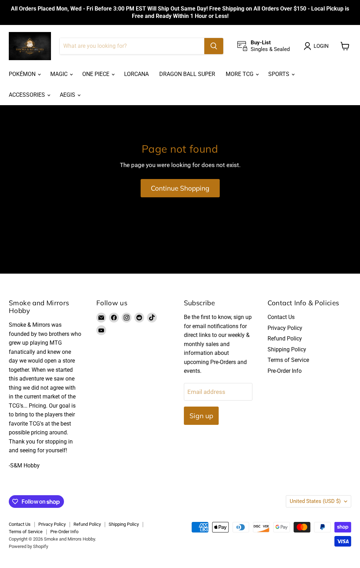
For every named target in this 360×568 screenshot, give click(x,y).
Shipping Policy (287, 349)
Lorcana (136, 74)
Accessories (27, 94)
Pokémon (23, 74)
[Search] (213, 46)
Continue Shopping (180, 188)
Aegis (68, 94)
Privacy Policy (285, 328)
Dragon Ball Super (187, 74)
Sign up (201, 415)
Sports (279, 74)
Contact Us (281, 317)
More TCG (240, 74)
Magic (59, 74)
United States (315, 501)
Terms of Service (288, 360)
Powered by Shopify (28, 546)
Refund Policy (285, 338)
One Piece (96, 74)
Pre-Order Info (285, 371)
